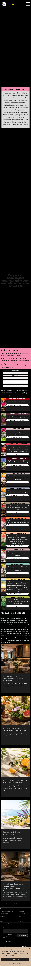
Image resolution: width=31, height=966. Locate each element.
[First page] (7, 903)
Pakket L (20, 919)
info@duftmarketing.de (9, 947)
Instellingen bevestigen (15, 963)
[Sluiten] (29, 950)
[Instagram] (23, 947)
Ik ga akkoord (15, 959)
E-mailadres (6, 928)
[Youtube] (26, 947)
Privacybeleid (12, 955)
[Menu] (28, 4)
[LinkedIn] (18, 947)
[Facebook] (20, 947)
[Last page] (23, 903)
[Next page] (19, 903)
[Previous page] (11, 903)
